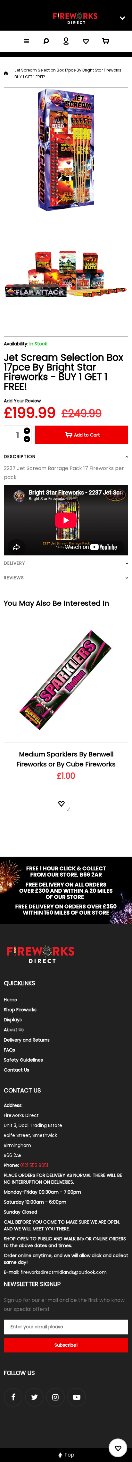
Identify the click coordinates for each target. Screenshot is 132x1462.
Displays (13, 1019)
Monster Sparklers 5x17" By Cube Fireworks (66, 759)
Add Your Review (22, 401)
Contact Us (16, 1070)
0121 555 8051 (34, 1165)
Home (10, 999)
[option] (66, 724)
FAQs (9, 1050)
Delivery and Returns (27, 1040)
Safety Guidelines (23, 1060)
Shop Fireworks (20, 1009)
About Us (14, 1029)
